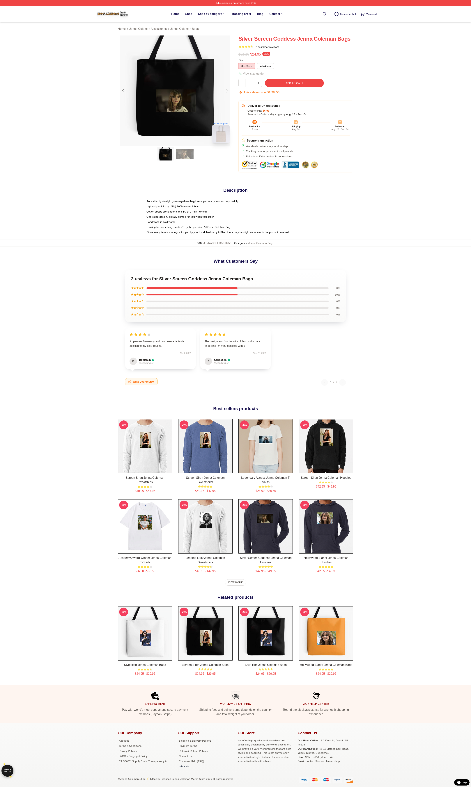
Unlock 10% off (7, 771)
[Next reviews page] (342, 382)
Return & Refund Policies (193, 750)
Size (240, 60)
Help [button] (464, 782)
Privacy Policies (128, 750)
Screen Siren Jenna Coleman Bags (205, 664)
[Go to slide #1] (165, 153)
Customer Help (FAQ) (191, 761)
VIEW (145, 469)
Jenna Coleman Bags (184, 28)
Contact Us (185, 756)
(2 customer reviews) (267, 46)
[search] (324, 14)
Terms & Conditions (130, 745)
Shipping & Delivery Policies (195, 740)
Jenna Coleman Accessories (148, 28)
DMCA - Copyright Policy (133, 756)
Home (122, 28)
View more (235, 582)
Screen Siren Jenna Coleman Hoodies (326, 477)
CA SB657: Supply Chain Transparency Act (144, 761)
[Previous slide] (123, 90)
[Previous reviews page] (324, 382)
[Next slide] (227, 90)
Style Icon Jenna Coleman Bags (145, 664)
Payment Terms (188, 745)
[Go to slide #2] (185, 153)
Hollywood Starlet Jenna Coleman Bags (326, 664)
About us (124, 740)
